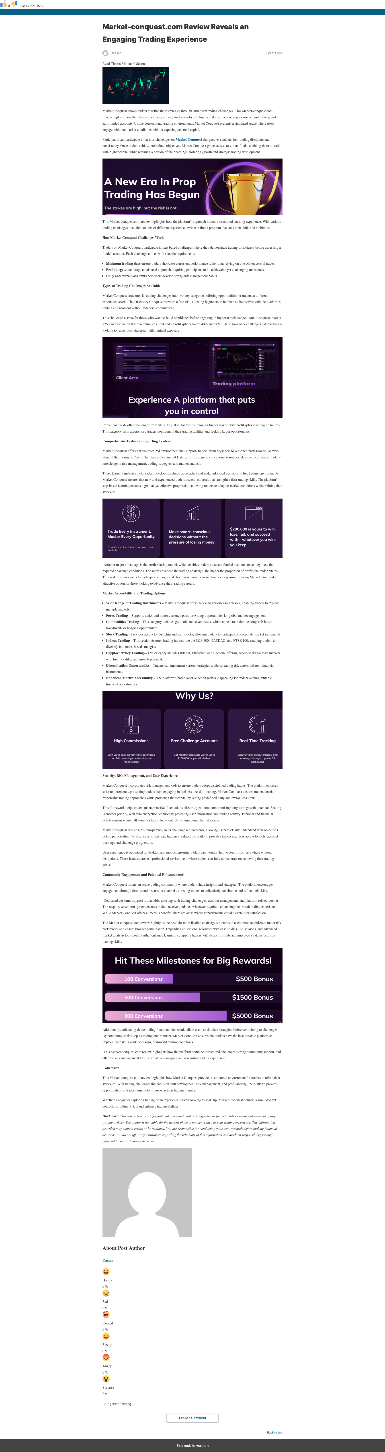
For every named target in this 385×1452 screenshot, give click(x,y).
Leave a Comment (192, 1418)
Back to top (275, 1432)
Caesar (107, 1260)
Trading (125, 1404)
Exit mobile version (192, 1445)
